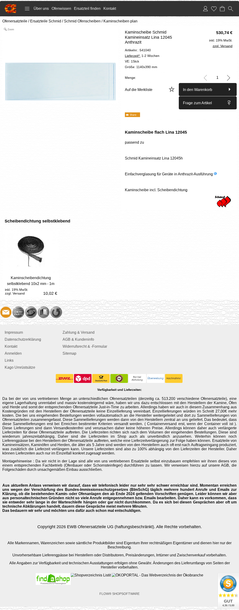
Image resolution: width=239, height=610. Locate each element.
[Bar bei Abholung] (137, 378)
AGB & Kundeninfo (78, 339)
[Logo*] (10, 6)
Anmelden (13, 353)
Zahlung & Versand (79, 332)
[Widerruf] (56, 312)
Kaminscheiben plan (120, 21)
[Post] (101, 378)
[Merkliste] (214, 9)
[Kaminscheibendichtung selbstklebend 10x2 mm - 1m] (31, 285)
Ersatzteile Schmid (45, 21)
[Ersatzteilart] (18, 312)
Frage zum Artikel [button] (197, 103)
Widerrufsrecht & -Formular (85, 346)
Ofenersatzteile (14, 21)
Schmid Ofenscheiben (82, 21)
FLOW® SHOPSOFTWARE (119, 594)
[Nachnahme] (174, 378)
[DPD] (82, 378)
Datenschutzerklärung (23, 339)
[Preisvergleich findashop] (53, 575)
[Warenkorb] (222, 9)
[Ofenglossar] (43, 312)
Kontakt (109, 8)
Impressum (14, 332)
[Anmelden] (205, 9)
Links (9, 360)
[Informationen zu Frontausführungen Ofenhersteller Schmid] (215, 174)
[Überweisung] (155, 378)
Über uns (41, 8)
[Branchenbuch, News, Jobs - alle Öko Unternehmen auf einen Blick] (157, 575)
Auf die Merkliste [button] (138, 90)
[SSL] (119, 378)
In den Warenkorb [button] (197, 90)
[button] (27, 9)
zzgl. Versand (15, 293)
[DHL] (64, 378)
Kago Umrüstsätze (20, 367)
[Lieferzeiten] (31, 312)
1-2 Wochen (142, 56)
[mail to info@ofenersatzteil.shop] (6, 312)
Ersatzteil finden (87, 8)
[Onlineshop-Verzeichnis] (91, 575)
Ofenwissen (61, 8)
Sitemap (69, 353)
